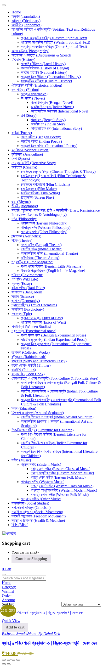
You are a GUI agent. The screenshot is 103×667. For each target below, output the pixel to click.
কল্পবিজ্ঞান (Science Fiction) (30, 150)
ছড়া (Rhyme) (21, 202)
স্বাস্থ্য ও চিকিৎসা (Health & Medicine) (38, 520)
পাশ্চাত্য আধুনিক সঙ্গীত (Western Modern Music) (64, 490)
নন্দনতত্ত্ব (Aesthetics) (26, 236)
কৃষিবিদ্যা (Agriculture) (27, 154)
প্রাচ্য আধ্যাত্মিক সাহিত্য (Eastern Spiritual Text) (54, 38)
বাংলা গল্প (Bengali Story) (48, 120)
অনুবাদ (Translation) (25, 16)
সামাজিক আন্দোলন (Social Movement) (37, 512)
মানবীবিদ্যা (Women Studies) (31, 327)
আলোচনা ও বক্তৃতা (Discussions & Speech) (41, 55)
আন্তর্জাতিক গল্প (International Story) (56, 128)
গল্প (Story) (28, 115)
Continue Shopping (31, 559)
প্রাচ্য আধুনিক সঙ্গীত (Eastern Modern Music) (62, 473)
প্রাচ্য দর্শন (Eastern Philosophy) (44, 223)
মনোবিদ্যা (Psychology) (27, 309)
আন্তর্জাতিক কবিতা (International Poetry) (49, 146)
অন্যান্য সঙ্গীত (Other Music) (41, 499)
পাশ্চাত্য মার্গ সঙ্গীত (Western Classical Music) (62, 486)
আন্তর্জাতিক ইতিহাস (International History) (51, 77)
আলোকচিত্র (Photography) (30, 51)
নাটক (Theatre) (21, 240)
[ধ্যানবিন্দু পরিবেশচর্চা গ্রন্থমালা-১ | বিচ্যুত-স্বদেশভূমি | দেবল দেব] (42, 613)
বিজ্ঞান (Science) (22, 296)
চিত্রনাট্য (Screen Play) (37, 197)
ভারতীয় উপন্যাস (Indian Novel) (52, 107)
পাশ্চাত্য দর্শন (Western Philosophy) (45, 227)
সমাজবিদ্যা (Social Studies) (30, 503)
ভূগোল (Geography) (25, 301)
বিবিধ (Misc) (19, 525)
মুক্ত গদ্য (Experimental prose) (33, 331)
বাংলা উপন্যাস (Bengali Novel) (52, 103)
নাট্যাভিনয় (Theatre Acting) (40, 258)
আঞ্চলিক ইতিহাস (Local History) (43, 64)
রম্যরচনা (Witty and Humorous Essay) (39, 361)
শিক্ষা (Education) (23, 408)
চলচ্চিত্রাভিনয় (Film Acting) (40, 193)
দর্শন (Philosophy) (24, 219)
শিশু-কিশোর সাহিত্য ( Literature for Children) (42, 430)
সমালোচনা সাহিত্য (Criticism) (31, 507)
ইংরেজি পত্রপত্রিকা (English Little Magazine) (53, 271)
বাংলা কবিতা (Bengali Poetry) (41, 137)
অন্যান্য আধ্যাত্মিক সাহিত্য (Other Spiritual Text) (54, 47)
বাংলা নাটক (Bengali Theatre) (41, 245)
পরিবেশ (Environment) (27, 275)
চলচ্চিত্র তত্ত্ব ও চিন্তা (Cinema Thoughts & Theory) (58, 171)
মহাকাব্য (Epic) (21, 314)
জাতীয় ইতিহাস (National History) (44, 72)
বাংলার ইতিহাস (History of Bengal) (45, 68)
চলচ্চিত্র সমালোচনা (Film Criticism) (45, 184)
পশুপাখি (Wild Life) (24, 279)
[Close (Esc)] (18, 660)
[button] (6, 569)
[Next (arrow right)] (9, 664)
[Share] (13, 660)
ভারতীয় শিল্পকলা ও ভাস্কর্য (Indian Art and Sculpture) (57, 417)
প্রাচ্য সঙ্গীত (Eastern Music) (41, 464)
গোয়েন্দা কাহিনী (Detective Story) (33, 163)
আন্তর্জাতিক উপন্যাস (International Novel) (60, 111)
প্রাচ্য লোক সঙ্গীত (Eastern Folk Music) (58, 477)
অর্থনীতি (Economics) (26, 25)
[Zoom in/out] (4, 660)
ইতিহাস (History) (23, 59)
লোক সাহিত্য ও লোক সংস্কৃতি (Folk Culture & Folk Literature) (54, 378)
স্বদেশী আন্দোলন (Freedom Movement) (38, 516)
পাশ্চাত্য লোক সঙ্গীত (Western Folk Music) (60, 495)
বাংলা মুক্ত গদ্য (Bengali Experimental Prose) (53, 335)
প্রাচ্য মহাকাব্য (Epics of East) (42, 318)
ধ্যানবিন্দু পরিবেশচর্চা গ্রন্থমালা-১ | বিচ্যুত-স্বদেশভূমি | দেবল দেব (49, 642)
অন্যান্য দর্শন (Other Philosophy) (44, 232)
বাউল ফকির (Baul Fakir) (28, 288)
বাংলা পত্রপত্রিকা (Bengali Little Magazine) (51, 266)
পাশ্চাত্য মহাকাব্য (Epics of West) (43, 322)
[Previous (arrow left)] (4, 664)
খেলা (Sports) (20, 159)
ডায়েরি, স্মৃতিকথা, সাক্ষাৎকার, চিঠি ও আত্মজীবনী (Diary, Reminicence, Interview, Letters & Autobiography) (56, 212)
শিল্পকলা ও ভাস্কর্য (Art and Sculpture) (37, 413)
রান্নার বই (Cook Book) (28, 374)
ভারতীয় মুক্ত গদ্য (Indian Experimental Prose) (53, 339)
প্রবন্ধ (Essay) (21, 283)
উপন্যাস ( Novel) (33, 98)
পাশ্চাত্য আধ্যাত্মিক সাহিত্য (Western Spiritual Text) (55, 42)
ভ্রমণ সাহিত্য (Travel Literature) (34, 305)
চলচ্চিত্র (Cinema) (24, 167)
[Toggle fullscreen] (9, 660)
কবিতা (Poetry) (21, 133)
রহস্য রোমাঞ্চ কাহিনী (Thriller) (31, 365)
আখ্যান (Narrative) (34, 94)
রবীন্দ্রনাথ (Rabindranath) (28, 357)
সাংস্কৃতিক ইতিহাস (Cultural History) (46, 81)
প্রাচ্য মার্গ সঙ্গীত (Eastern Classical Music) (60, 469)
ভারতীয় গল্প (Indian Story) (48, 124)
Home (16, 12)
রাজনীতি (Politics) (23, 370)
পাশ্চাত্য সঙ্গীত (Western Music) (42, 482)
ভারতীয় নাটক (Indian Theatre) (41, 249)
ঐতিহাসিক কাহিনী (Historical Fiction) (36, 85)
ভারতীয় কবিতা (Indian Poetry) (41, 141)
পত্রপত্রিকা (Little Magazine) (32, 262)
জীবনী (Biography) (24, 206)
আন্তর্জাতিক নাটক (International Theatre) (49, 253)
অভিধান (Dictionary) (25, 21)
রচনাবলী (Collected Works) (30, 352)
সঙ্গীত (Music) (21, 460)
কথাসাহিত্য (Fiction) (25, 90)
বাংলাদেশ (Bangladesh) (27, 292)
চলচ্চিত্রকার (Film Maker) (39, 189)
